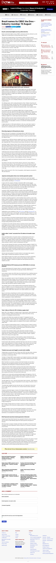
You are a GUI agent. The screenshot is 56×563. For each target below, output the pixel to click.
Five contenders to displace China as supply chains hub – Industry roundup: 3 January (10, 485)
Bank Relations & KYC (8, 18)
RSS (16, 532)
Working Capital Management (48, 553)
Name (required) (5, 496)
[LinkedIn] (49, 3)
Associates (40, 14)
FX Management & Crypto (35, 550)
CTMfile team (4, 537)
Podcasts (23, 14)
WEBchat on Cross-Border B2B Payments (46, 67)
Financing (32, 547)
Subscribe (50, 9)
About (47, 1)
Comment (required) (6, 505)
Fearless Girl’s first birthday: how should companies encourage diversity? (28, 464)
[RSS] (48, 3)
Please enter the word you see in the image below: (12, 515)
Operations (45, 535)
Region (44, 542)
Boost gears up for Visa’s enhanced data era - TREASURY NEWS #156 (46, 46)
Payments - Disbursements (48, 540)
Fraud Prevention (33, 549)
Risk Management (46, 545)
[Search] (37, 3)
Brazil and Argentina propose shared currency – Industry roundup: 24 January (8, 457)
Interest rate (32, 552)
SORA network (21, 211)
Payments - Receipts (46, 537)
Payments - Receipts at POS (48, 538)
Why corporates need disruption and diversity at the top (9, 470)
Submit (4, 521)
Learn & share (4, 534)
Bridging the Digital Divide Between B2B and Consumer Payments (46, 30)
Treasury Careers (46, 550)
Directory (48, 14)
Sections (30, 534)
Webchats (31, 14)
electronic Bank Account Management (18, 18)
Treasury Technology (46, 551)
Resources (15, 14)
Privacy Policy (4, 543)
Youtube (16, 534)
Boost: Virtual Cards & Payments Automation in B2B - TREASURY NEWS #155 (46, 51)
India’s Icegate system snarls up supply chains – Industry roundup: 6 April (10, 476)
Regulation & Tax (46, 543)
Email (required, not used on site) (9, 501)
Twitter (16, 537)
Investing (32, 554)
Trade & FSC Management (47, 548)
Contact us (4, 532)
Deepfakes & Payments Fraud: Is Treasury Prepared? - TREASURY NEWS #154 (45, 57)
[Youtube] (53, 3)
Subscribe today (30, 449)
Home (43, 1)
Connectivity (32, 541)
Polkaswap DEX (31, 211)
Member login (4, 545)
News (7, 14)
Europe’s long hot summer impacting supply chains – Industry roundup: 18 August (28, 485)
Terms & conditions (5, 542)
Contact (52, 1)
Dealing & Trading (33, 543)
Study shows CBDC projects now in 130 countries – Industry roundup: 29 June (10, 464)
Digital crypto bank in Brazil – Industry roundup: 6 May (27, 457)
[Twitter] (51, 3)
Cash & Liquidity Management (35, 537)
